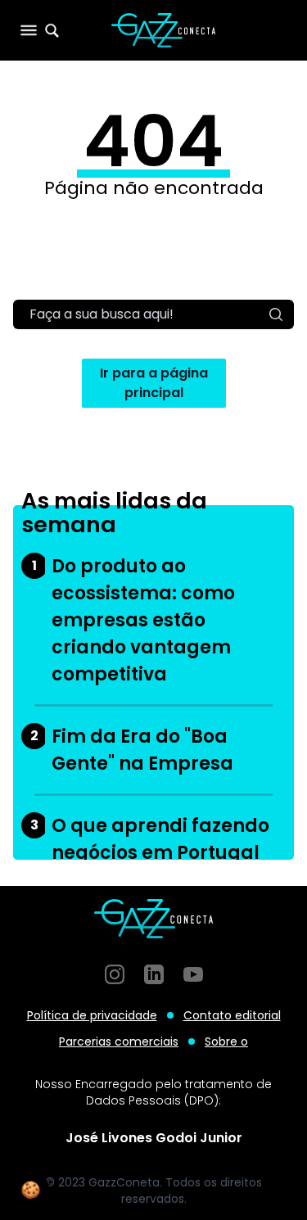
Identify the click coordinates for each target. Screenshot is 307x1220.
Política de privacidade (92, 1015)
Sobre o (226, 1041)
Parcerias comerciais (118, 1041)
